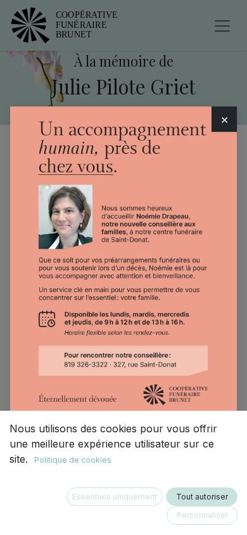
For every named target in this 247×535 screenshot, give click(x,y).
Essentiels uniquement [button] (114, 496)
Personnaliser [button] (202, 515)
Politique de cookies (72, 460)
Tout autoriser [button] (202, 496)
